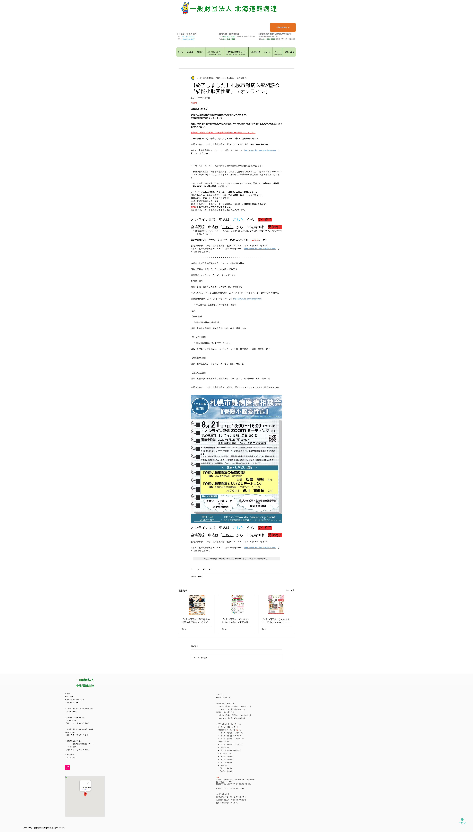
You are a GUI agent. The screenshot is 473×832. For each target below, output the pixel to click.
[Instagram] (67, 767)
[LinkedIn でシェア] (204, 569)
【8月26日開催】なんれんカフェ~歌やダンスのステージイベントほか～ (276, 621)
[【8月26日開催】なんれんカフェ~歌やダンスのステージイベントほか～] (276, 605)
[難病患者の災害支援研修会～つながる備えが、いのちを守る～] (196, 605)
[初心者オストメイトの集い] (236, 605)
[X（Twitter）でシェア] (198, 569)
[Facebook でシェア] (192, 569)
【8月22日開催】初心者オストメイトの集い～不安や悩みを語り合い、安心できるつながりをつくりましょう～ (236, 621)
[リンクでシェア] (210, 569)
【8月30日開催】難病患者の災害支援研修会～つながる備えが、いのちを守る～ (196, 621)
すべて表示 (290, 590)
